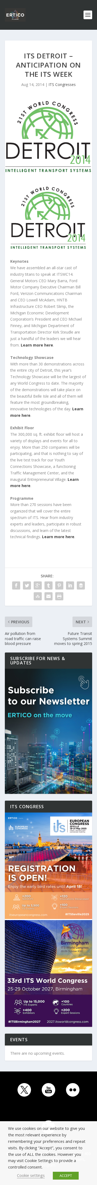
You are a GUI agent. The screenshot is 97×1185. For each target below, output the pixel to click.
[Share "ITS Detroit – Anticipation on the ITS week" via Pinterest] (59, 585)
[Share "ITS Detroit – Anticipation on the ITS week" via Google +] (37, 585)
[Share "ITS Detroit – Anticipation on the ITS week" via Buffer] (80, 585)
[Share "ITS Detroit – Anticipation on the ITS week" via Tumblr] (48, 585)
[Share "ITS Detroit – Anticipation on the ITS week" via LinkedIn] (70, 585)
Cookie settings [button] (31, 1175)
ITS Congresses (62, 84)
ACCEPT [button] (66, 1175)
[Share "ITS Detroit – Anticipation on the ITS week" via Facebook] (16, 585)
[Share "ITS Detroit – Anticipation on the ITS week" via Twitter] (27, 585)
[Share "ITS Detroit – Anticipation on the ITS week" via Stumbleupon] (37, 596)
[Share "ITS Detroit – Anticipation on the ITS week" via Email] (48, 596)
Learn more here (37, 345)
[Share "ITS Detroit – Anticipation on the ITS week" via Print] (59, 596)
